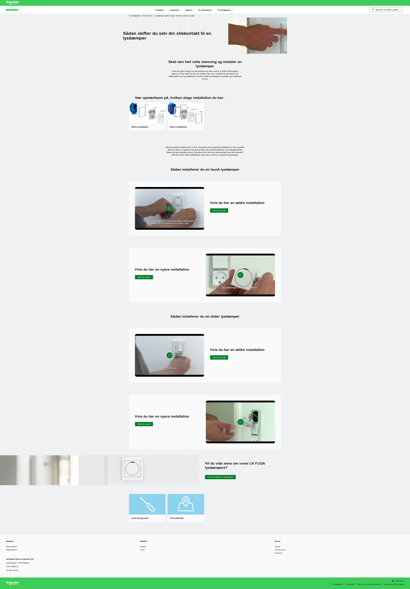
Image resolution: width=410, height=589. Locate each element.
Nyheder (143, 546)
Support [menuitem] (188, 10)
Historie (277, 546)
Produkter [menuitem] (159, 10)
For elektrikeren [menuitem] (205, 10)
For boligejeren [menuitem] (224, 10)
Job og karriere (280, 550)
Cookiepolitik (349, 584)
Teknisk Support (11, 546)
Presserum (278, 553)
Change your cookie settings (394, 584)
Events (142, 550)
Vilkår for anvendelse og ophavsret (369, 584)
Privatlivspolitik (338, 584)
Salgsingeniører (11, 550)
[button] (135, 15)
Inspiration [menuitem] (174, 10)
